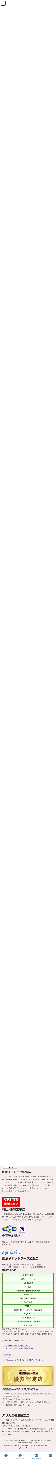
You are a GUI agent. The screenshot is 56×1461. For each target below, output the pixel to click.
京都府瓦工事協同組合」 (44, 1242)
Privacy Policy (47, 1440)
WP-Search (8, 1360)
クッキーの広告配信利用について (17, 1346)
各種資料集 (6, 1355)
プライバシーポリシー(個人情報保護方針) (18, 1348)
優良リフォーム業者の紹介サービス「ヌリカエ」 (30, 1420)
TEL (50, 1458)
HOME (6, 1458)
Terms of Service (27, 1443)
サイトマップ (7, 1357)
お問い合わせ (36, 1458)
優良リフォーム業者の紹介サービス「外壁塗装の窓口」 (32, 1393)
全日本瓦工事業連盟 (18, 1242)
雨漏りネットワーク (22, 1267)
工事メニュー (20, 1458)
